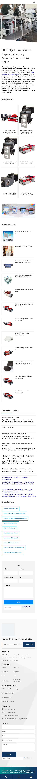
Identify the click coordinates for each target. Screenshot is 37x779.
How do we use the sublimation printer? (14, 434)
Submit (18, 602)
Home (4, 667)
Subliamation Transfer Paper (10, 689)
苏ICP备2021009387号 (27, 772)
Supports (16, 672)
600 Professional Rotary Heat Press (12, 552)
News (3, 676)
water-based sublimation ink (11, 538)
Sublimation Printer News (17, 680)
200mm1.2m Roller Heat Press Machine (14, 547)
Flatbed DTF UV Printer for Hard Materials (14, 513)
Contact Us (5, 681)
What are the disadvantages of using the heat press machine (17, 444)
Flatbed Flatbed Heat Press (10, 523)
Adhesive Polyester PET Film (11, 508)
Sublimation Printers (8, 427)
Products (16, 667)
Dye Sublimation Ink (8, 693)
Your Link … (31, 471)
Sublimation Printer (8, 701)
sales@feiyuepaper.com (11, 716)
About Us (5, 672)
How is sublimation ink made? (11, 417)
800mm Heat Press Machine (11, 533)
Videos (15, 676)
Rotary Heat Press (7, 697)
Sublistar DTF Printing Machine (11, 543)
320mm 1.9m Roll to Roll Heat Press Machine (15, 518)
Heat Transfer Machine (9, 528)
